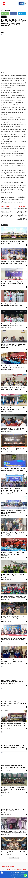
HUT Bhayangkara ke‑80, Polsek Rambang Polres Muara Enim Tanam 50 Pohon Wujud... (13, 811)
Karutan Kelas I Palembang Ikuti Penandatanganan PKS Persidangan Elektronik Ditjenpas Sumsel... (12, 681)
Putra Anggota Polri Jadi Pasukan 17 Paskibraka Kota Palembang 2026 (12, 304)
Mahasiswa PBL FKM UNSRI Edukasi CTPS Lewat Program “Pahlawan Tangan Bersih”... (13, 789)
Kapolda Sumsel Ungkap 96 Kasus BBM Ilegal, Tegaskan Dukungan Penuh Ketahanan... (13, 512)
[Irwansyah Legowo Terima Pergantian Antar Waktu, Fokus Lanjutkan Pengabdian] (14, 823)
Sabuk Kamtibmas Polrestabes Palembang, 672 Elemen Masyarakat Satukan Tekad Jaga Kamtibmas (12, 490)
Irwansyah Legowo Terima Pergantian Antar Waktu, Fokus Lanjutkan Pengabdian (13, 832)
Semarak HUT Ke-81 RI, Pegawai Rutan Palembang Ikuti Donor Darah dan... (13, 388)
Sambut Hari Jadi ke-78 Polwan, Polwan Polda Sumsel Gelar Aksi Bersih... (13, 242)
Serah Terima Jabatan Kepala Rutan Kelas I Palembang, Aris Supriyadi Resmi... (13, 262)
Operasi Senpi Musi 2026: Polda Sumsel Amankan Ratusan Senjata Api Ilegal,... (13, 852)
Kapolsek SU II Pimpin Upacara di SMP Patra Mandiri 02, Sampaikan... (13, 408)
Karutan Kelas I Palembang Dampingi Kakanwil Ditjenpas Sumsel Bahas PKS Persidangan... (13, 767)
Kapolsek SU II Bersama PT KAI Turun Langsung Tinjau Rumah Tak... (12, 533)
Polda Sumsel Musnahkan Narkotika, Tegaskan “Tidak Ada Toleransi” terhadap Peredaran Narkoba (13, 367)
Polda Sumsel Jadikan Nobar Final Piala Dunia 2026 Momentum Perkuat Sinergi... (13, 597)
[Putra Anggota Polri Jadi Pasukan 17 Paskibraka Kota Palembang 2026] (14, 296)
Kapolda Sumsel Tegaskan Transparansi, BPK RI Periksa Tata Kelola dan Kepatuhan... (13, 345)
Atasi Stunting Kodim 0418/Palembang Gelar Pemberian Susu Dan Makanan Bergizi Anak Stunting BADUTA (22, 218)
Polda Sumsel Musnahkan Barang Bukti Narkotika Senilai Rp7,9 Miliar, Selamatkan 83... (13, 554)
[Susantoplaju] (2, 10)
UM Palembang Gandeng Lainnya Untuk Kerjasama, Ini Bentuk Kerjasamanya (13, 469)
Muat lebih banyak (13, 857)
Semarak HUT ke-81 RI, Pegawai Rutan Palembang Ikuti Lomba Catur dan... (12, 429)
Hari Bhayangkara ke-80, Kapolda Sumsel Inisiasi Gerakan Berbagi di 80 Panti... (13, 746)
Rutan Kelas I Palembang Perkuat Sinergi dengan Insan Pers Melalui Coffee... (13, 660)
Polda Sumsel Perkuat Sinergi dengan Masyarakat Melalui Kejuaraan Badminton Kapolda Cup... (13, 703)
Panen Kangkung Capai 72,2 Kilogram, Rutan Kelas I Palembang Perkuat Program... (12, 575)
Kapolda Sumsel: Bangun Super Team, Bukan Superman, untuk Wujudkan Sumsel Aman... (13, 617)
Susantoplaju (7, 10)
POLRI (3, 32)
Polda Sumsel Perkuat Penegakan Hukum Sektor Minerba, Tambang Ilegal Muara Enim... (13, 639)
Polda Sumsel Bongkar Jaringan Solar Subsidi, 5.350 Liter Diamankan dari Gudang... (12, 283)
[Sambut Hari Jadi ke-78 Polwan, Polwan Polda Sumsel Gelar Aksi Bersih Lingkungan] (14, 233)
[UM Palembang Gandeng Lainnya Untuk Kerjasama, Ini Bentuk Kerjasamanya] (14, 460)
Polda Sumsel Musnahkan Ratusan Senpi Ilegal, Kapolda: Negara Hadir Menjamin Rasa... (13, 725)
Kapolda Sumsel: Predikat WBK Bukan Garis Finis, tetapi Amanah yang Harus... (13, 449)
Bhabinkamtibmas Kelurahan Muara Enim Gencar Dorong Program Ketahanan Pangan (7, 215)
